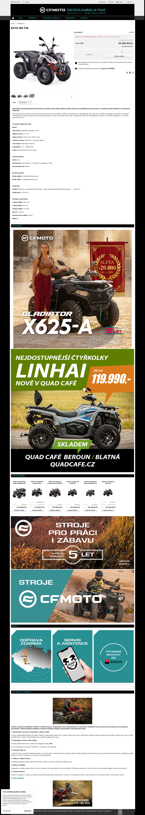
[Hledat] (133, 687)
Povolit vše (27, 811)
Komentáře (22, 102)
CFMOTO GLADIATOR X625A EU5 (72, 482)
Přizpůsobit (7, 811)
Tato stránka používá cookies (14, 792)
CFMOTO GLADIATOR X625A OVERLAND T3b (90, 482)
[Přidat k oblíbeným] (133, 72)
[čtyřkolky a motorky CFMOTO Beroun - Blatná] (72, 10)
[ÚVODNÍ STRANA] (13, 18)
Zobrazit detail (19, 510)
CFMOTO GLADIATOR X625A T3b (108, 482)
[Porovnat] (127, 72)
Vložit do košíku (119, 56)
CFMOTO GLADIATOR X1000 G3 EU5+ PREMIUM (54, 482)
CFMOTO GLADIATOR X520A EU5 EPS (37, 482)
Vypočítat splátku (127, 46)
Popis (14, 102)
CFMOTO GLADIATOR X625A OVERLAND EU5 (19, 482)
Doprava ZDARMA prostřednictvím (96, 68)
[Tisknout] (130, 72)
